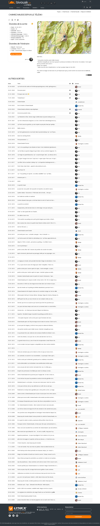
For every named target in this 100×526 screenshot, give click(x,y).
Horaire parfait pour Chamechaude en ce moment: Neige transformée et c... (37, 465)
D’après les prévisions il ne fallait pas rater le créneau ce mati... (34, 371)
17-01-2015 (11, 268)
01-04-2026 (11, 86)
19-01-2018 (11, 147)
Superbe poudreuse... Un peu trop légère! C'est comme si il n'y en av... (36, 435)
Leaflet (86, 53)
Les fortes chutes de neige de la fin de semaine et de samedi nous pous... (37, 408)
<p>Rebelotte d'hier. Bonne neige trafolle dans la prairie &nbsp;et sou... (36, 116)
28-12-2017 (11, 158)
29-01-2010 (11, 389)
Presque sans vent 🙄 (23, 94)
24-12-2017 (11, 166)
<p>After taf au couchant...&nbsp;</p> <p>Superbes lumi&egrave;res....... (36, 162)
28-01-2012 (11, 355)
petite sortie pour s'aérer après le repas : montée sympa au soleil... (35, 272)
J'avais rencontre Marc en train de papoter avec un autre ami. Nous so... (36, 499)
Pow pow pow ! (21, 90)
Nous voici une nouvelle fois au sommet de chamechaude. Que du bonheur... (37, 427)
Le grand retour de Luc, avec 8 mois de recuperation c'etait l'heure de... (36, 340)
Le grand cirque (21, 185)
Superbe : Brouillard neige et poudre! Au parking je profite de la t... (35, 314)
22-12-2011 (11, 363)
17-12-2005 (11, 443)
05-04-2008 (11, 416)
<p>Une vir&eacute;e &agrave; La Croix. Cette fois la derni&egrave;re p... (37, 120)
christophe (81, 432)
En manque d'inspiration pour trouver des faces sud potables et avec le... (37, 401)
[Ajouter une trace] (15, 19)
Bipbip (79, 136)
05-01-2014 (11, 299)
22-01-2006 (11, 424)
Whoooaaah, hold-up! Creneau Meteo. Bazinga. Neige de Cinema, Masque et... (38, 295)
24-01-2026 (11, 90)
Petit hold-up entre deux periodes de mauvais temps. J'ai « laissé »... (35, 450)
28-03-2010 (11, 382)
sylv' (79, 416)
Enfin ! (19, 181)
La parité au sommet (23, 204)
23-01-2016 (11, 204)
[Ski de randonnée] (48, 3)
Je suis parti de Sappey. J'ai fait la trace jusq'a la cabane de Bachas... (35, 325)
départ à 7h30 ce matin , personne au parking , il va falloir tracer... (34, 242)
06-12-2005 (11, 450)
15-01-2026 (11, 98)
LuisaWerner (81, 102)
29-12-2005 (11, 435)
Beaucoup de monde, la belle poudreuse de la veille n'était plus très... (36, 481)
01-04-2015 (11, 219)
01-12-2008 (11, 412)
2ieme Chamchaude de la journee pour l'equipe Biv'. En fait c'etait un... (36, 374)
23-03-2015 (11, 226)
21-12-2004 (11, 477)
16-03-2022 (11, 101)
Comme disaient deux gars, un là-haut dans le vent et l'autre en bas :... (36, 200)
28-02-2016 (11, 189)
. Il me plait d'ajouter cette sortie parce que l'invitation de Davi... (34, 318)
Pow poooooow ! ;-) (22, 139)
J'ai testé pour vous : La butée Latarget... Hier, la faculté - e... (33, 234)
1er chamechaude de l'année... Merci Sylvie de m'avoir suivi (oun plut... (35, 405)
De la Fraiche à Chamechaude (25, 105)
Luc (28, 59)
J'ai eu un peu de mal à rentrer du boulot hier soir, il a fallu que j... (34, 367)
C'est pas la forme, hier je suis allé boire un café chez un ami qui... (34, 386)
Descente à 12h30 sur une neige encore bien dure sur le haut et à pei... (36, 283)
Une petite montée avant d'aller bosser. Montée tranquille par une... (35, 329)
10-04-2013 (11, 321)
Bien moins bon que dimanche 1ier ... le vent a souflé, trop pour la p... (35, 431)
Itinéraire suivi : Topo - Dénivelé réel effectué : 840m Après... (33, 484)
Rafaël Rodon (81, 390)
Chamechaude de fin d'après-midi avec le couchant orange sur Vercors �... (37, 291)
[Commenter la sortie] (9, 19)
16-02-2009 (11, 393)
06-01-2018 (11, 154)
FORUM (42, 7)
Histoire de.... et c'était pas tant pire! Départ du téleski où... (33, 310)
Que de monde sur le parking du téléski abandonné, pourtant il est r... (35, 287)
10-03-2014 (11, 283)
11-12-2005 (11, 446)
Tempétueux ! (21, 98)
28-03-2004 (11, 481)
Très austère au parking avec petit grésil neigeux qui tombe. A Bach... (36, 219)
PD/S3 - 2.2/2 (21, 48)
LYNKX (23, 512)
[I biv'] (18, 19)
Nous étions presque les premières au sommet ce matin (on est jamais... (36, 458)
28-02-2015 (11, 234)
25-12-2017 (11, 162)
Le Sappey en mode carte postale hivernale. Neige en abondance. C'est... (36, 261)
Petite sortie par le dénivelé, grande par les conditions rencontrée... (35, 359)
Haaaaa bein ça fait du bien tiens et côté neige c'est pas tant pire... (35, 208)
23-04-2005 (11, 454)
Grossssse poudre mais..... (24, 113)
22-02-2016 (11, 192)
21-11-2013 (11, 314)
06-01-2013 (11, 344)
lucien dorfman (82, 477)
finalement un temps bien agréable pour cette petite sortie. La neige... (36, 389)
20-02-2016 (11, 196)
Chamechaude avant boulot (24, 230)
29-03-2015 (11, 223)
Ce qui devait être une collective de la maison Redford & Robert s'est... (36, 333)
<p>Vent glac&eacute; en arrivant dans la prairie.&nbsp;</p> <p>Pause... (36, 132)
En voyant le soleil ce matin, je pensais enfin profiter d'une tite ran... (35, 420)
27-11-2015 (11, 208)
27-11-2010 (11, 378)
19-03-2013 (11, 325)
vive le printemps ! (22, 245)
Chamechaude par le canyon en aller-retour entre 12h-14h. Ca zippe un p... (37, 280)
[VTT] (51, 3)
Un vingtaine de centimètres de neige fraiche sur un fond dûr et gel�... (36, 492)
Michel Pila (80, 105)
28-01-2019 (11, 128)
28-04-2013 (11, 318)
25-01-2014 (11, 291)
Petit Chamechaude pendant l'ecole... (27, 496)
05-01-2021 (11, 120)
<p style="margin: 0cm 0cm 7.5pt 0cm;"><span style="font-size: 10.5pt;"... (37, 158)
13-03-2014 (11, 276)
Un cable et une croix (23, 215)
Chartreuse (65, 12)
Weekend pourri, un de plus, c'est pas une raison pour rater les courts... (36, 382)
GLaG (79, 231)
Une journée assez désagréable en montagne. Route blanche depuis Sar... (37, 412)
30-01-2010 (11, 386)
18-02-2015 (11, 245)
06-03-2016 (11, 185)
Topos (59, 12)
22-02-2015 (11, 242)
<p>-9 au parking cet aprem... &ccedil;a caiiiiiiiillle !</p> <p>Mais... (34, 173)
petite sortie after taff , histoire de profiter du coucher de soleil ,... (35, 249)
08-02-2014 (11, 287)
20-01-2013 (11, 333)
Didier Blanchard (82, 435)
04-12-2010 (11, 367)
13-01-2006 (11, 427)
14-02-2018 (11, 139)
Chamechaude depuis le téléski (23, 50)
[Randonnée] (41, 3)
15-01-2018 (11, 151)
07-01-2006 (11, 431)
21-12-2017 (11, 170)
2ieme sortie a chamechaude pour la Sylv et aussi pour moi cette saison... (37, 393)
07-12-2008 (11, 408)
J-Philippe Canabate (83, 428)
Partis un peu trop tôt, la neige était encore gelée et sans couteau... (35, 469)
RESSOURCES (26, 7)
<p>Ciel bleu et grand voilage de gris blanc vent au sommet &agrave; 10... (37, 151)
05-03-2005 (11, 458)
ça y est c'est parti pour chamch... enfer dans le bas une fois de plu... (35, 477)
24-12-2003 (11, 499)
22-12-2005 (11, 439)
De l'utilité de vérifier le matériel (26, 196)
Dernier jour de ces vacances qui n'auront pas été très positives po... (35, 302)
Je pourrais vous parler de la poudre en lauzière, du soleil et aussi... (35, 189)
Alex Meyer (81, 439)
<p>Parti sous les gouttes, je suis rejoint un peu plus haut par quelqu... (36, 124)
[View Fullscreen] (39, 28)
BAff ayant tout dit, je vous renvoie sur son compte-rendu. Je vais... (35, 299)
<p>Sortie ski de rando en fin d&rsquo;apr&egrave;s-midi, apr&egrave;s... (37, 86)
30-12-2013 (11, 306)
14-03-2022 (11, 105)
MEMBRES (35, 7)
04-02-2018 (11, 143)
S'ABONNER (78, 517)
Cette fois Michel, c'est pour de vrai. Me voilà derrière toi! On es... (35, 336)
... (17, 257)
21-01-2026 (11, 94)
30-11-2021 (11, 113)
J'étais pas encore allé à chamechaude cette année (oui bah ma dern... (35, 397)
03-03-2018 (11, 135)
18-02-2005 (11, 462)
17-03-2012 (11, 352)
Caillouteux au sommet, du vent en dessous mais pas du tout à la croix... (36, 473)
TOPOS (18, 7)
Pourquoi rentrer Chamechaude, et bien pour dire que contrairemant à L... (37, 424)
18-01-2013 (11, 340)
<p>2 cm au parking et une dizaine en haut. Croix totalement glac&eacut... (37, 147)
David (79, 87)
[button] (64, 36)
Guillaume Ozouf (82, 462)
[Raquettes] (44, 3)
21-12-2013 (11, 310)
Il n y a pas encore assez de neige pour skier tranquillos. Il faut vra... (35, 264)
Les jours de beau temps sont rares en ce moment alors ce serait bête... (36, 306)
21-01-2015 (11, 264)
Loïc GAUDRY (81, 409)
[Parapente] (54, 3)
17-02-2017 (11, 181)
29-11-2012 (11, 348)
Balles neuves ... (21, 128)
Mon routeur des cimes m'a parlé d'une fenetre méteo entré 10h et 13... (36, 223)
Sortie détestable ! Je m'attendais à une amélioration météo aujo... (35, 363)
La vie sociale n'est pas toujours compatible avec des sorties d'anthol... (36, 344)
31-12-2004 (11, 473)
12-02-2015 (11, 249)
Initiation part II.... (22, 177)
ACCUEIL (11, 7)
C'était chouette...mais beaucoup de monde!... (29, 443)
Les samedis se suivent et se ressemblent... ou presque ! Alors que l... (36, 355)
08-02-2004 (11, 496)
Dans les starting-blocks (23, 135)
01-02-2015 (11, 257)
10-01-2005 (11, 469)
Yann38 (80, 109)
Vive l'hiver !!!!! (21, 170)
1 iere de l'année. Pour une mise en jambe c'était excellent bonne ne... (36, 446)
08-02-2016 (11, 200)
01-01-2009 (11, 397)
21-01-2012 (11, 359)
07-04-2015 (11, 211)
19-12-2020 (11, 124)
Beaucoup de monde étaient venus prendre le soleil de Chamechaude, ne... (37, 416)
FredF (79, 405)
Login (84, 1)
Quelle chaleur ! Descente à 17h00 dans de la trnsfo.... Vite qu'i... (34, 192)
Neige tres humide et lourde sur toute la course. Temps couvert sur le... (36, 454)
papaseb (80, 420)
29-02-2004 (11, 492)
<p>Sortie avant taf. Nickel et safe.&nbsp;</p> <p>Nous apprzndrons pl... (37, 238)
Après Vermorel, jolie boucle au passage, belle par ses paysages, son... (36, 253)
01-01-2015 (11, 272)
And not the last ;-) (22, 226)
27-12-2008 (11, 401)
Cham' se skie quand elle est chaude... (27, 211)
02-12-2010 (11, 371)
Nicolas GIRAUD (82, 489)
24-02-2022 (11, 109)
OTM (90, 53)
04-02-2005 (11, 465)
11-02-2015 (11, 253)
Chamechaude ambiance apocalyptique (27, 109)
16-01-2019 (11, 132)
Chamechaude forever (23, 143)
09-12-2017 (11, 173)
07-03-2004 (11, 484)
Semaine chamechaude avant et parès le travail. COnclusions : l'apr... (35, 276)
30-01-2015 (11, 261)
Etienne (80, 492)
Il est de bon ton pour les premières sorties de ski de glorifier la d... (35, 378)
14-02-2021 (11, 116)
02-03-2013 (11, 329)
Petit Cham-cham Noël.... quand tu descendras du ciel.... (32, 166)
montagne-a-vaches (83, 143)
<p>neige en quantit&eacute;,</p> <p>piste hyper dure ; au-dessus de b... (37, 154)
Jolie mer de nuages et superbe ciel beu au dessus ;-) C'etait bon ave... (36, 439)
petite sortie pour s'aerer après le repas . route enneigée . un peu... (35, 268)
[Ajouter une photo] (12, 19)
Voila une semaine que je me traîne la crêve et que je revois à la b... (35, 352)
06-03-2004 (11, 488)
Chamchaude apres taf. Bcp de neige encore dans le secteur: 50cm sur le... (37, 321)
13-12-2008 (11, 405)
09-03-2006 (11, 420)
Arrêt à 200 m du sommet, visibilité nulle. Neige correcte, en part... (35, 488)
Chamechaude (75, 12)
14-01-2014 (11, 295)
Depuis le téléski (86, 12)
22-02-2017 (11, 177)
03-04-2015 (11, 215)
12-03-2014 (11, 280)
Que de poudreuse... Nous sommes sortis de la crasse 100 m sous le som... (37, 462)
